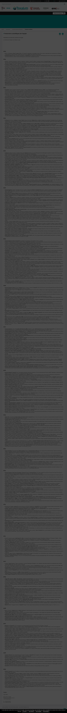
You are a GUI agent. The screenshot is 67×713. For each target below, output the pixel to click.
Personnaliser (46, 711)
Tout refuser (31, 711)
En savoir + (25, 711)
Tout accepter (38, 711)
